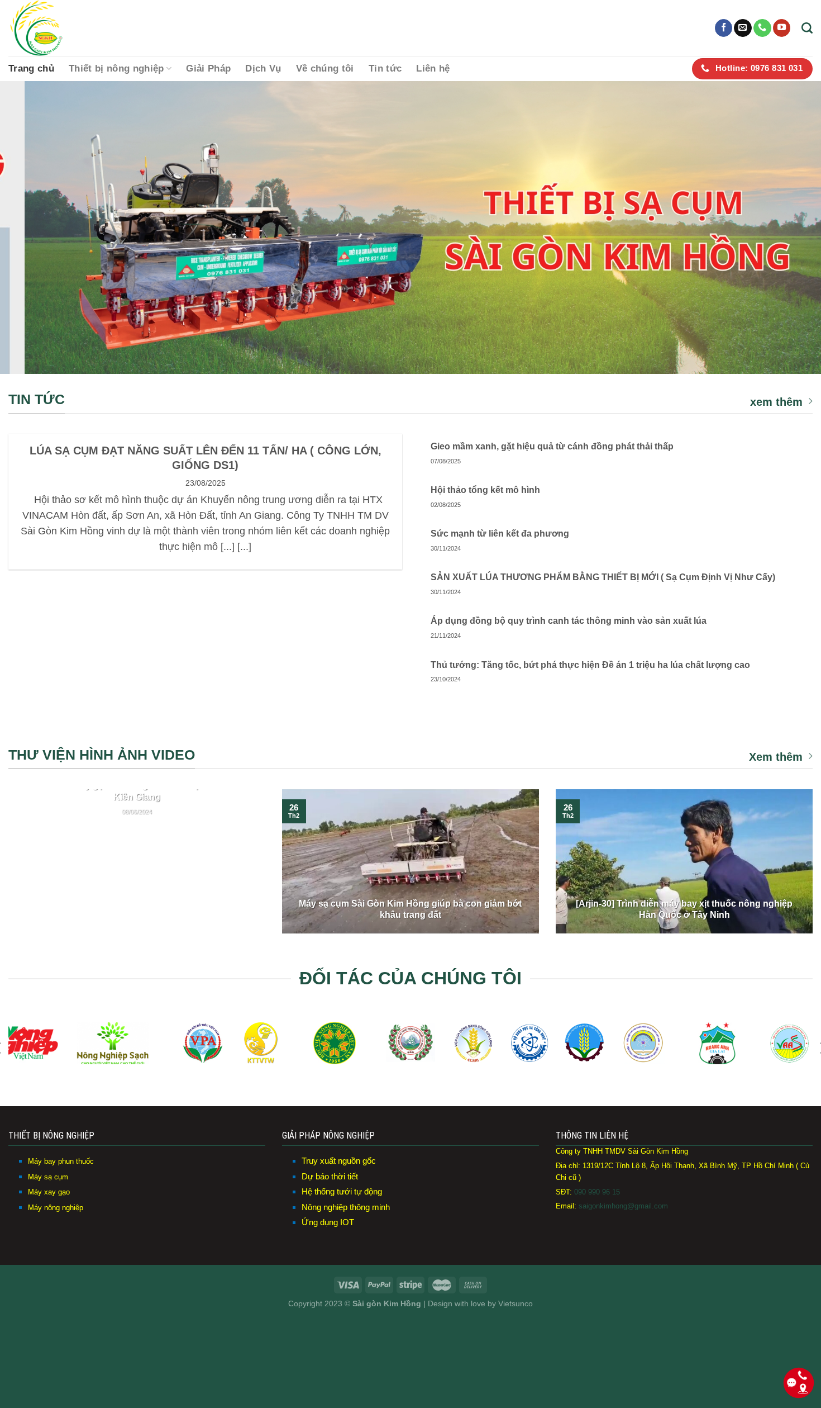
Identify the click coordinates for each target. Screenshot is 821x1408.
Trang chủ (31, 68)
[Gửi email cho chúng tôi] (743, 28)
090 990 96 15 (597, 1192)
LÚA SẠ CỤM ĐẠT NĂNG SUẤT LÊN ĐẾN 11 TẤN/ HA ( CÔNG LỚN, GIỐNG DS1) (205, 457)
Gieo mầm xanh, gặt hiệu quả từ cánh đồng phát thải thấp (552, 446)
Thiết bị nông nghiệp (116, 68)
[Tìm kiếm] (807, 28)
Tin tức (385, 68)
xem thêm (776, 402)
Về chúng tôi (325, 68)
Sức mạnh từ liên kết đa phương (500, 533)
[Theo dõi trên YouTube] (782, 28)
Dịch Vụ (263, 68)
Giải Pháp (208, 68)
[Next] (790, 227)
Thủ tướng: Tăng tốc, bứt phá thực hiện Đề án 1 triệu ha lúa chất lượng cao (590, 665)
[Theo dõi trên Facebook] (724, 28)
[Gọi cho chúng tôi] (762, 28)
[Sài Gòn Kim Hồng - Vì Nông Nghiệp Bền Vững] (64, 28)
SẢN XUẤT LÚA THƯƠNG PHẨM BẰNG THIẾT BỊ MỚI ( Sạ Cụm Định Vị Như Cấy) (603, 577)
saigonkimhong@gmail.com (622, 1206)
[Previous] (31, 227)
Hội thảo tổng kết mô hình (485, 490)
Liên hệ (433, 68)
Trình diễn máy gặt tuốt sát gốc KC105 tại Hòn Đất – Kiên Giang (137, 791)
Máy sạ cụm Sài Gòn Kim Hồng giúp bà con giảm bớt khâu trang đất (410, 909)
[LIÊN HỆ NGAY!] (410, 227)
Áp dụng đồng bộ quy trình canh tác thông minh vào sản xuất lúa (569, 620)
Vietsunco (515, 1303)
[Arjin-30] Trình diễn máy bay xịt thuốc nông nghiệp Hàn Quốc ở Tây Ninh (684, 909)
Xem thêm (776, 757)
